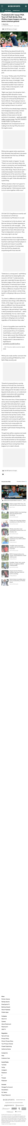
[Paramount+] (6, 1107)
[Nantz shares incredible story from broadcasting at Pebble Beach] (5, 582)
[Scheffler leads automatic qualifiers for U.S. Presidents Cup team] (5, 548)
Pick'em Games (5, 999)
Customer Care (5, 1057)
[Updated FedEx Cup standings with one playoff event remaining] (5, 515)
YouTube (3, 1063)
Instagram (4, 1068)
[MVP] (24, 1106)
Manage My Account (7, 1085)
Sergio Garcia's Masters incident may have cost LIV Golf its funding (17, 572)
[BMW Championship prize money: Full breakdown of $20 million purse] (5, 557)
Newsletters (4, 1088)
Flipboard (4, 1079)
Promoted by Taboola (21, 481)
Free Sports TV (5, 1004)
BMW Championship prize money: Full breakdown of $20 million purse (18, 555)
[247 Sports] (9, 1104)
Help (2, 1054)
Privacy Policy (5, 1038)
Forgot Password (6, 1093)
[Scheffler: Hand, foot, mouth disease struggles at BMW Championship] (5, 565)
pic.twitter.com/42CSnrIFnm (11, 344)
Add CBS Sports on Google (10, 29)
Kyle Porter (5, 24)
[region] (14, 492)
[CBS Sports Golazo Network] (14, 1101)
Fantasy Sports (5, 1001)
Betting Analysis (5, 1007)
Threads (3, 1076)
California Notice (6, 1047)
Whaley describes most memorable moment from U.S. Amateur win (18, 530)
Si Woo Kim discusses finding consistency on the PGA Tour (18, 521)
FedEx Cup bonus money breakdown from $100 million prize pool (18, 539)
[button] (2, 6)
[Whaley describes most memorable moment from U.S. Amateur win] (5, 531)
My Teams (4, 1091)
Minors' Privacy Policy (7, 1041)
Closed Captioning (6, 1045)
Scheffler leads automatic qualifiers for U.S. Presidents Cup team (17, 547)
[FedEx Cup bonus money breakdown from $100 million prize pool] (5, 540)
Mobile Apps (4, 1012)
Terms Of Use (5, 1036)
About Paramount (6, 1024)
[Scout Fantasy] (10, 1110)
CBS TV (3, 1029)
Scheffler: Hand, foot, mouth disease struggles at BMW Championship (17, 564)
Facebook (4, 1071)
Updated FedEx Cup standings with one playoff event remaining (18, 513)
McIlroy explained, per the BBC (10, 396)
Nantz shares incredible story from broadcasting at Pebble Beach (17, 580)
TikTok (3, 1066)
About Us (4, 1019)
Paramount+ (4, 1026)
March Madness (5, 1009)
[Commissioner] (16, 1106)
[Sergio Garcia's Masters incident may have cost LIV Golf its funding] (5, 573)
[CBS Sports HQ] (20, 1098)
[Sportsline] (20, 1104)
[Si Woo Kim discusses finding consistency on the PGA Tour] (5, 523)
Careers (3, 1021)
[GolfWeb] (18, 1110)
